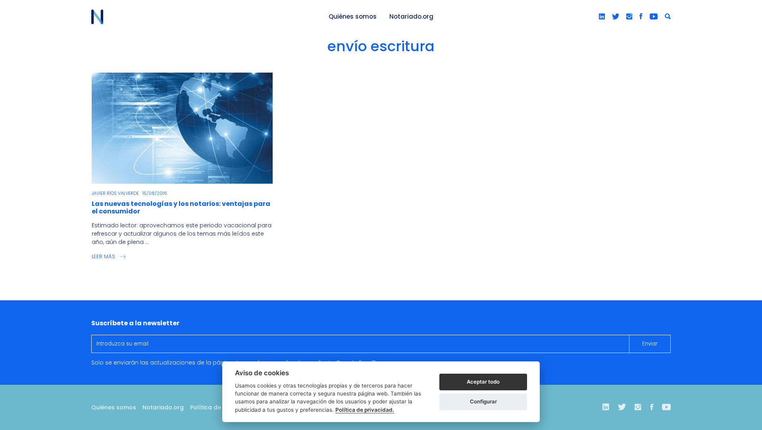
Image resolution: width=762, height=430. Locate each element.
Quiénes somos (353, 16)
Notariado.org (411, 16)
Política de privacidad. (364, 410)
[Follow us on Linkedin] (602, 17)
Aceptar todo (483, 381)
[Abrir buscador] (668, 17)
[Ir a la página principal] (200, 17)
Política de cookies (217, 407)
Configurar (483, 401)
